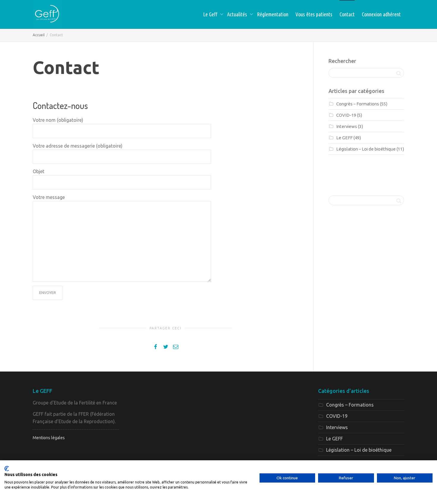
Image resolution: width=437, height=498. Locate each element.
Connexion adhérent (381, 14)
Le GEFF (344, 137)
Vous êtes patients (313, 14)
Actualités (237, 14)
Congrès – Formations (357, 103)
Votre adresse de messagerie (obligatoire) (77, 145)
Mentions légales (49, 437)
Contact (347, 14)
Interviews (346, 126)
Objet (38, 171)
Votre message (49, 197)
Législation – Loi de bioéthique (366, 148)
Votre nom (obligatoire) (58, 120)
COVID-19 (346, 115)
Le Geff (210, 14)
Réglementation (272, 14)
